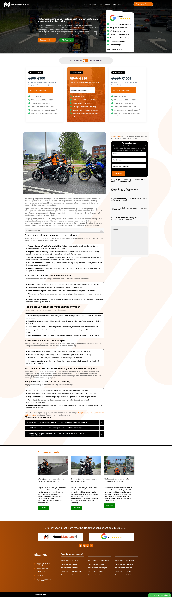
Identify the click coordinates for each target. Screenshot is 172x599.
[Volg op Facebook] (80, 545)
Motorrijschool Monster (123, 568)
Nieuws (118, 136)
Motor (100, 4)
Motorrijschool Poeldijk (123, 571)
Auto (114, 4)
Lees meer (43, 508)
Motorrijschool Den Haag (69, 561)
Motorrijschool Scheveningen (98, 561)
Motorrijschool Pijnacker (69, 568)
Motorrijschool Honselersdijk (125, 561)
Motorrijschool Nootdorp (70, 575)
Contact (121, 4)
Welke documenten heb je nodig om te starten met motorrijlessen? (129, 199)
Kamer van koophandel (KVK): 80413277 (43, 579)
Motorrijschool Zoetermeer (97, 575)
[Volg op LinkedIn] (91, 545)
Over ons (92, 4)
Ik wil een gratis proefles (38, 90)
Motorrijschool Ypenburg (96, 571)
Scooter (108, 4)
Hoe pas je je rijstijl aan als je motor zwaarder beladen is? (129, 208)
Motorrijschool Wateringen (97, 568)
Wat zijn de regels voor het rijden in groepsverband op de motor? (125, 218)
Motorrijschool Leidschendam (71, 571)
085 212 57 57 (40, 572)
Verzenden (118, 173)
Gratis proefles (142, 4)
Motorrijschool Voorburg (96, 564)
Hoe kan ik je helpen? (161, 595)
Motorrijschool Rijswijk (69, 564)
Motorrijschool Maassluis (124, 564)
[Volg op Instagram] (84, 545)
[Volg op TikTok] (87, 545)
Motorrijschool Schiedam (124, 575)
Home (85, 4)
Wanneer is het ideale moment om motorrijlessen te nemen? (124, 190)
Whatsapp (66, 40)
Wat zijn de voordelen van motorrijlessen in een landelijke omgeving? (128, 180)
